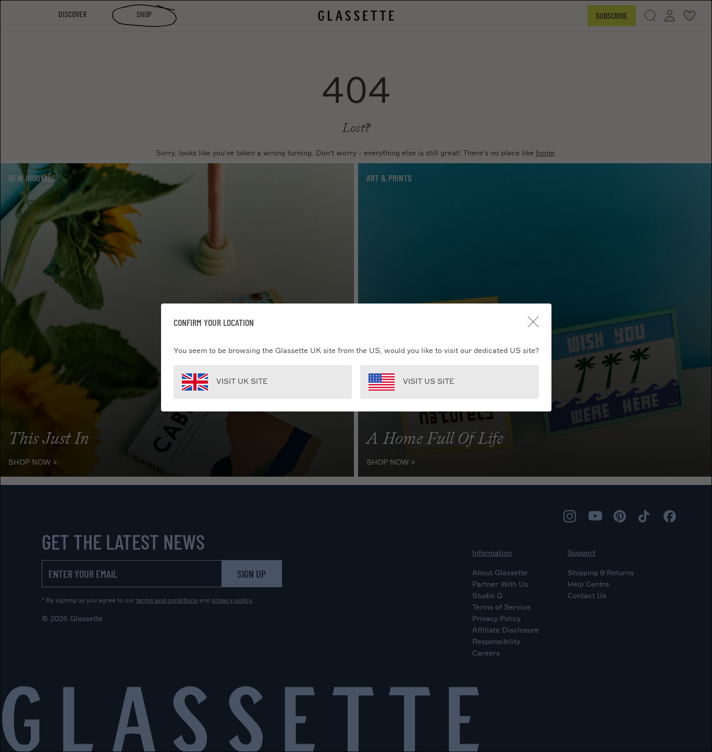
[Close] (533, 322)
